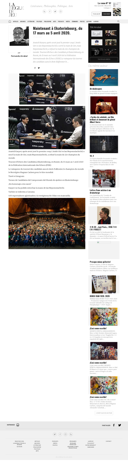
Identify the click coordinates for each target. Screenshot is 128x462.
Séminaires (75, 21)
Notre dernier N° (90, 445)
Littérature (31, 21)
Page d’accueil (19, 441)
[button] (118, 21)
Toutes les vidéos (104, 59)
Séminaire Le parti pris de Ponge (73, 447)
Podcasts (61, 21)
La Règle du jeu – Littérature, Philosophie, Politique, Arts (9, 21)
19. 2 (92, 155)
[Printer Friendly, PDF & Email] (17, 426)
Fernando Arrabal (19, 56)
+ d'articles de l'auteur (104, 413)
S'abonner (106, 14)
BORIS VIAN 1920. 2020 (100, 296)
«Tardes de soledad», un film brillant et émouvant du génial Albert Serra (102, 119)
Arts (54, 21)
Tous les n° (96, 14)
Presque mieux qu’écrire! (100, 261)
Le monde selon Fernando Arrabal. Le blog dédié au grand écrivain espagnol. (104, 92)
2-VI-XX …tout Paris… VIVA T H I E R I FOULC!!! (103, 228)
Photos (82, 21)
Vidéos (68, 21)
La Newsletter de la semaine (19, 443)
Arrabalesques (96, 88)
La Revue (90, 441)
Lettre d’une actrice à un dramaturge (100, 191)
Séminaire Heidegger (73, 443)
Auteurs (89, 21)
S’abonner (90, 447)
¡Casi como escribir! (98, 328)
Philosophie (47, 21)
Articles (15, 21)
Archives (23, 21)
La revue (96, 21)
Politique (39, 21)
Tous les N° (90, 443)
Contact (108, 441)
